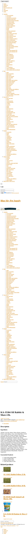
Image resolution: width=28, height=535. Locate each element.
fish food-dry (9, 44)
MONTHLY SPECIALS (9, 181)
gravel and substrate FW (11, 50)
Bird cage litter (9, 77)
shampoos (8, 123)
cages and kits (9, 160)
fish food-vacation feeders (12, 46)
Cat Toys (8, 104)
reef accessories (9, 58)
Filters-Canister (9, 34)
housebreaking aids (10, 112)
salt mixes (8, 59)
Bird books (8, 75)
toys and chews (9, 176)
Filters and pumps (10, 143)
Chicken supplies (10, 90)
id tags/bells (9, 114)
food (7, 165)
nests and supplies (10, 93)
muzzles (8, 120)
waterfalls (8, 155)
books (7, 99)
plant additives (9, 54)
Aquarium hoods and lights (12, 20)
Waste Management (10, 129)
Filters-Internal (9, 37)
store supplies (9, 62)
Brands (5, 6)
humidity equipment (10, 149)
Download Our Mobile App (7, 523)
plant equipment (10, 55)
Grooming (8, 167)
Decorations (9, 32)
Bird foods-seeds (10, 82)
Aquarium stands (10, 21)
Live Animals (9, 172)
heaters (7, 53)
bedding (8, 158)
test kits (8, 63)
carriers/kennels (9, 102)
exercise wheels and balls (12, 163)
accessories (8, 132)
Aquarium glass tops (11, 19)
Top (1, 526)
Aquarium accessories (11, 18)
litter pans (8, 171)
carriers (8, 161)
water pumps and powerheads (13, 69)
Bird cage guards (10, 76)
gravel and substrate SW (11, 51)
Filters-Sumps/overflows (11, 38)
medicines (8, 117)
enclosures (8, 142)
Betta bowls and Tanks (11, 41)
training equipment (10, 126)
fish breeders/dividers (11, 42)
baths (7, 72)
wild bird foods (9, 95)
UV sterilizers (9, 67)
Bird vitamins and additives (12, 89)
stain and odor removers (11, 124)
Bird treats (8, 88)
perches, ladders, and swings (12, 94)
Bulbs (7, 29)
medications (9, 173)
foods (7, 145)
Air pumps (8, 16)
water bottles (9, 180)
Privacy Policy (3, 525)
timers (7, 66)
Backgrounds (9, 27)
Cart (4, 9)
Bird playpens (9, 84)
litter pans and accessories (12, 116)
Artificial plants (9, 24)
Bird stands (8, 85)
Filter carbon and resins (11, 33)
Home (4, 3)
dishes (7, 107)
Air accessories (9, 15)
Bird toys (8, 86)
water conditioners (10, 68)
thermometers (9, 64)
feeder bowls (9, 164)
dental (7, 106)
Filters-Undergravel (10, 40)
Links (4, 11)
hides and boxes (10, 147)
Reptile (5, 130)
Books (7, 28)
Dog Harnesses (9, 108)
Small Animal (6, 156)
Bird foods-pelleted (10, 81)
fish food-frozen (10, 45)
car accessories (9, 101)
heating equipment (10, 146)
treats (7, 128)
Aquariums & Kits (10, 23)
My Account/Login (7, 7)
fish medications (10, 47)
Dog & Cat (5, 97)
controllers (8, 138)
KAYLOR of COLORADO (10, 421)
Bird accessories (10, 73)
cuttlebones (8, 91)
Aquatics (5, 14)
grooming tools (9, 111)
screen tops (8, 151)
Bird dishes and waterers (11, 80)
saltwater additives (10, 60)
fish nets (8, 49)
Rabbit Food (21, 419)
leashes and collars (10, 115)
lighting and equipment (11, 150)
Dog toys (8, 110)
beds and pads (9, 98)
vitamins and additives (11, 154)
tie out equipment (10, 125)
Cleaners (8, 136)
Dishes (7, 141)
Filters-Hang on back (11, 36)
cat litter (8, 103)
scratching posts (9, 121)
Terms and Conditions (11, 525)
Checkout (5, 10)
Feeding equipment (10, 25)
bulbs (7, 134)
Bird (4, 71)
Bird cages (8, 79)
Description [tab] (6, 423)
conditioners (9, 137)
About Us (5, 5)
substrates (8, 152)
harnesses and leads (10, 168)
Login (2, 192)
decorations (8, 139)
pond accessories (10, 56)
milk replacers (9, 119)
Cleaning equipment (10, 31)
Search (2, 381)
